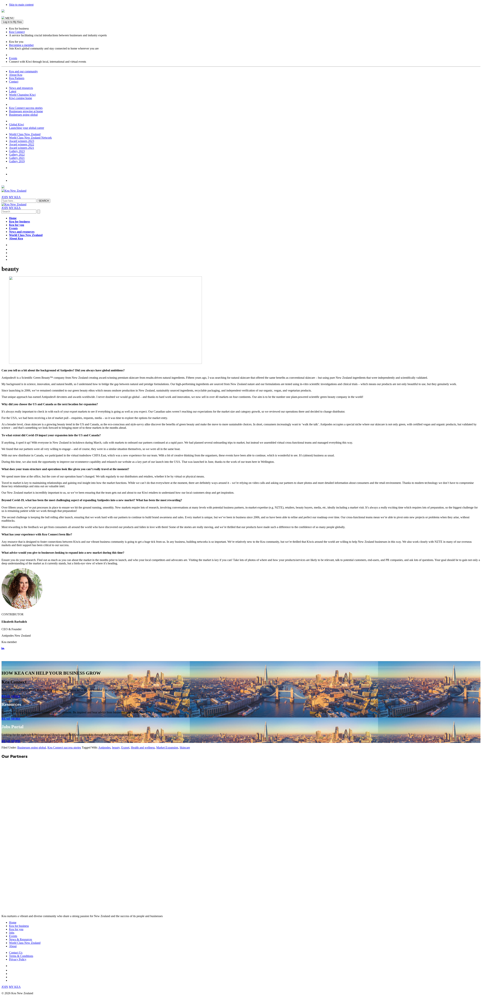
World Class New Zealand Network (30, 137)
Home (13, 218)
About (13, 946)
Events (13, 58)
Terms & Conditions (21, 956)
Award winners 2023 (21, 141)
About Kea (15, 74)
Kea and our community (23, 71)
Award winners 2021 (21, 147)
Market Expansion (167, 747)
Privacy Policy (17, 959)
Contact (13, 81)
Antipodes (104, 747)
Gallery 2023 (17, 151)
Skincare (185, 747)
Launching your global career (26, 127)
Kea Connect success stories (26, 107)
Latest (12, 91)
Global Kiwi (16, 124)
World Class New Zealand (24, 134)
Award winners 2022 (21, 144)
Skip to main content (21, 4)
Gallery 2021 (17, 158)
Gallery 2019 (17, 161)
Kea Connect (17, 31)
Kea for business (19, 221)
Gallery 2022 (17, 154)
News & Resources (20, 939)
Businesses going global (23, 114)
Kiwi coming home (20, 98)
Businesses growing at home (26, 111)
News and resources (21, 88)
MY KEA (15, 197)
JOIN (5, 197)
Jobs (11, 932)
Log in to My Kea (12, 22)
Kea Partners (16, 78)
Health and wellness (143, 747)
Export (125, 747)
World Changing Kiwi (22, 94)
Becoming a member (21, 45)
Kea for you (16, 225)
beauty (116, 747)
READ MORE (11, 696)
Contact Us (15, 952)
